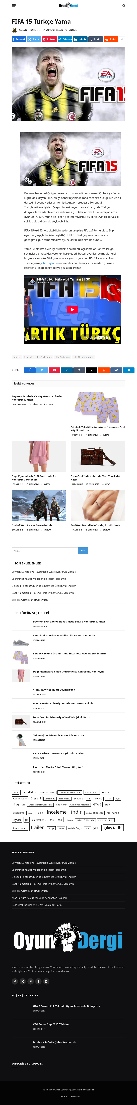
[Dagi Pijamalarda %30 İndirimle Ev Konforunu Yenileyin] (39, 456)
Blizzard (105, 792)
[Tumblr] (15, 174)
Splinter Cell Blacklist (85, 820)
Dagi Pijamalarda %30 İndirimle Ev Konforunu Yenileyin (34, 477)
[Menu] (14, 6)
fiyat (117, 799)
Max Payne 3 (113, 812)
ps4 (59, 820)
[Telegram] (15, 160)
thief (111, 820)
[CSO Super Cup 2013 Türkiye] (21, 1028)
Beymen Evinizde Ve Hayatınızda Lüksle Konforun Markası (37, 398)
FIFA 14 (109, 799)
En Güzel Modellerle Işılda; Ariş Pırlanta (95, 525)
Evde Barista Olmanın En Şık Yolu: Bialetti (59, 753)
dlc (88, 799)
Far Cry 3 (98, 798)
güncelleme (18, 812)
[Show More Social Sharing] (122, 39)
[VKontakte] (15, 189)
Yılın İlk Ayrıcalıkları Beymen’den (30, 599)
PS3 (52, 820)
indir (76, 811)
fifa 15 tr (28, 357)
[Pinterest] (15, 152)
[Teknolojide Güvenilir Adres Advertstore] (21, 739)
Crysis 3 (36, 798)
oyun (17, 820)
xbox (87, 828)
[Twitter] (15, 138)
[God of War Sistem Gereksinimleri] (39, 505)
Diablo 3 (79, 798)
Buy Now (75, 1096)
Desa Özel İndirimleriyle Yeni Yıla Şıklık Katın (95, 477)
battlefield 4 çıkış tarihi (70, 792)
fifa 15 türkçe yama (83, 357)
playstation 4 (39, 820)
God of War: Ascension (79, 805)
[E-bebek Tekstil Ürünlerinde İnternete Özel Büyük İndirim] (98, 407)
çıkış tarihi (113, 827)
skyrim (69, 820)
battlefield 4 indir (47, 792)
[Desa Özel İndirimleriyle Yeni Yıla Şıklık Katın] (98, 456)
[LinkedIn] (15, 145)
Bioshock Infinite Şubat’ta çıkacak (54, 1042)
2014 (15, 792)
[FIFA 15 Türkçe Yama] (68, 84)
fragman (19, 804)
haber (30, 813)
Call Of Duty (20, 798)
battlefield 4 (29, 792)
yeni (96, 827)
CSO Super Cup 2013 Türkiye (51, 1024)
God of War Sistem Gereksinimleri (33, 525)
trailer (37, 827)
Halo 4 (40, 812)
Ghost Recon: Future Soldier (40, 805)
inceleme (57, 812)
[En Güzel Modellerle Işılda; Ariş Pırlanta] (98, 505)
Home (63, 1096)
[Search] (123, 5)
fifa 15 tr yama (44, 357)
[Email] (15, 167)
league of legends (94, 812)
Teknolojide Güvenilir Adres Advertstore (58, 735)
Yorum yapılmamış (54, 30)
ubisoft (61, 828)
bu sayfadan (51, 263)
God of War (61, 804)
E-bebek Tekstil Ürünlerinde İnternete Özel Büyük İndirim (98, 428)
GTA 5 (97, 804)
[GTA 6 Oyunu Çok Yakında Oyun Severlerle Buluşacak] (21, 1010)
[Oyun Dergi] (68, 5)
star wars (102, 820)
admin (24, 30)
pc (26, 820)
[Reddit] (15, 182)
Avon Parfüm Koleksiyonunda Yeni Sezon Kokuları (64, 703)
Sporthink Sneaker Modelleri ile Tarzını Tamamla (39, 578)
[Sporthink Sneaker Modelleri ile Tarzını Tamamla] (21, 639)
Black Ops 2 (91, 792)
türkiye (51, 828)
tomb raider (20, 828)
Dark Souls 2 (50, 799)
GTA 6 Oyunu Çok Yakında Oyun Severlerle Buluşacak (66, 1006)
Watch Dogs (75, 828)
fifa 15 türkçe (63, 357)
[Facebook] (15, 130)
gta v (107, 804)
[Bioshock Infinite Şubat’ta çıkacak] (21, 1046)
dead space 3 (64, 799)
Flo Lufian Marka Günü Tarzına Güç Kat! (58, 767)
